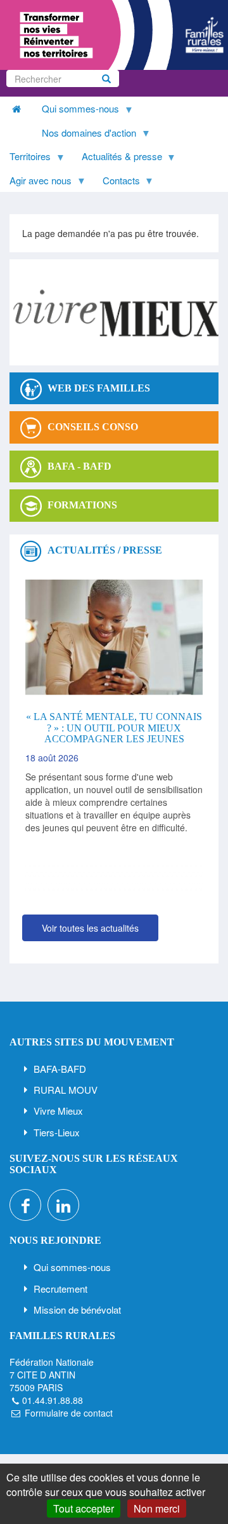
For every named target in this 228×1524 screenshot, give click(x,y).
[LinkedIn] (63, 1205)
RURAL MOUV (66, 1089)
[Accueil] (114, 35)
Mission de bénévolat (77, 1309)
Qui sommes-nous (72, 1267)
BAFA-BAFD (60, 1068)
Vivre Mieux (58, 1110)
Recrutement (60, 1288)
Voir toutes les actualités (90, 928)
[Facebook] (25, 1205)
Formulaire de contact (69, 1412)
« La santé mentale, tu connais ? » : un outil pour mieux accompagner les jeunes (114, 727)
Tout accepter (83, 1508)
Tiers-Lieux (57, 1132)
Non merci (157, 1508)
